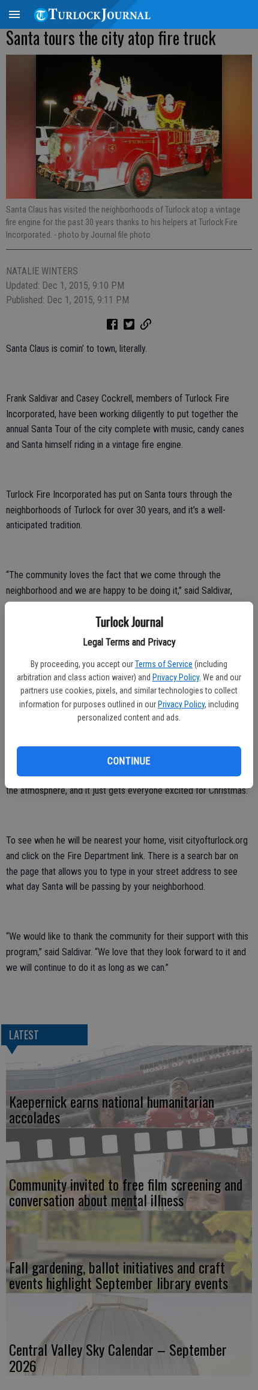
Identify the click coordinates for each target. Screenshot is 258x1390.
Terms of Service (164, 664)
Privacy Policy (175, 677)
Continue (128, 761)
